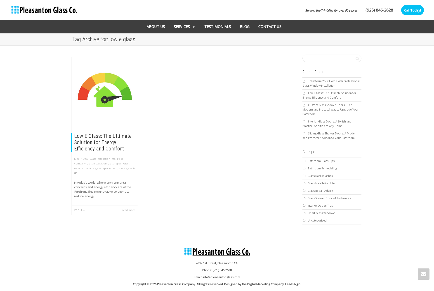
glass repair (115, 163)
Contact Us (269, 26)
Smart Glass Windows (321, 213)
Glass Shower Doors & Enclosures (329, 198)
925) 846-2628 (223, 270)
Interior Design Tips (320, 206)
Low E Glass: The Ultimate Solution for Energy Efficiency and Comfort (103, 142)
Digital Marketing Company (265, 284)
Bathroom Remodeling (322, 168)
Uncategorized (317, 220)
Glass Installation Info (103, 158)
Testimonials (217, 26)
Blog (245, 26)
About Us (156, 26)
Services (182, 26)
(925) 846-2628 (379, 10)
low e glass (125, 168)
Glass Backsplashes (320, 176)
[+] (105, 90)
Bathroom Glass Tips (321, 161)
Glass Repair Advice (320, 191)
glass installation (97, 163)
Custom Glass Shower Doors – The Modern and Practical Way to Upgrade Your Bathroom (330, 109)
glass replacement (106, 168)
